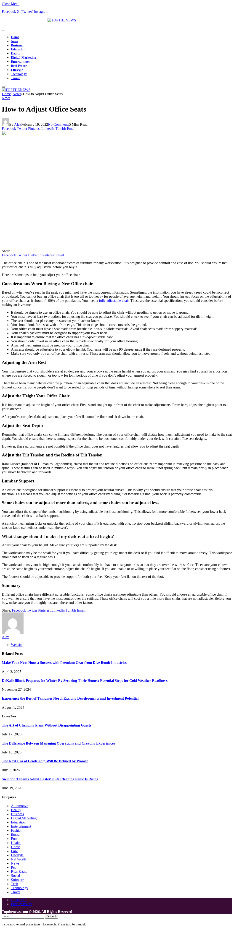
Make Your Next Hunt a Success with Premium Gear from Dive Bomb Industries (64, 662)
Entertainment (21, 61)
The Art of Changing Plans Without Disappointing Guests (46, 725)
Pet (13, 867)
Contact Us (19, 900)
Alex (17, 124)
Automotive (19, 806)
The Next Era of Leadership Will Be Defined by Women (45, 761)
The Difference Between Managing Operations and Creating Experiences (58, 743)
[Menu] (3, 30)
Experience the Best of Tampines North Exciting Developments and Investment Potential (70, 698)
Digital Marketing (23, 57)
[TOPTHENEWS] (39, 20)
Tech (14, 884)
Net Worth (18, 859)
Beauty (16, 810)
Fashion (16, 830)
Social (15, 876)
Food (15, 839)
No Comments (58, 124)
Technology (19, 74)
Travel (15, 78)
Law (14, 851)
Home (15, 37)
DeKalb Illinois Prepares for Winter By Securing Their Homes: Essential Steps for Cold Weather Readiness (85, 681)
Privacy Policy (21, 904)
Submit (51, 916)
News (14, 41)
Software (17, 880)
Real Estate (19, 66)
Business (17, 45)
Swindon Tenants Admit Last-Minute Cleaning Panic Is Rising (50, 779)
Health (15, 53)
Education (18, 49)
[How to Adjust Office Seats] (92, 247)
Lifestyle (17, 70)
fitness (15, 834)
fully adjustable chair (114, 300)
